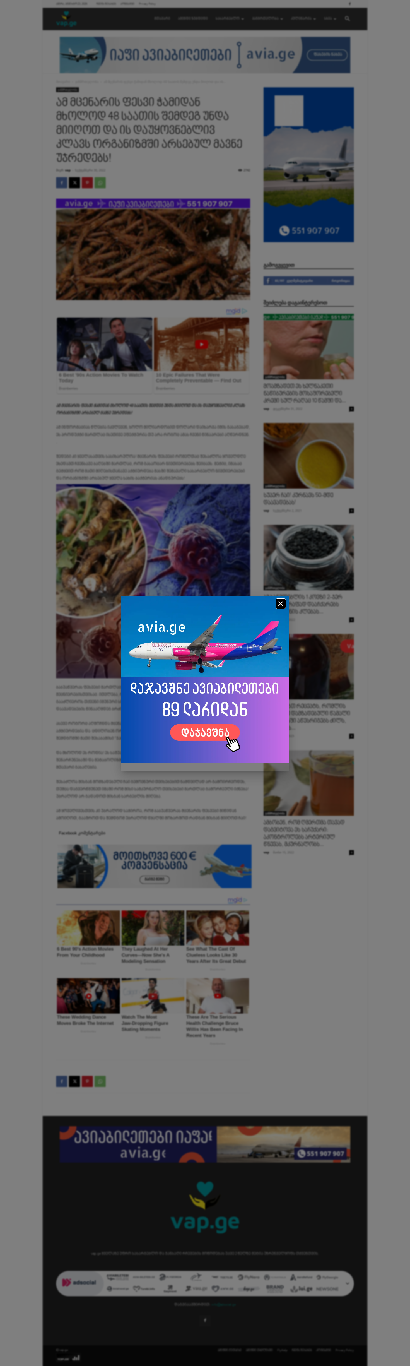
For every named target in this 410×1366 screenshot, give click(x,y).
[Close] (281, 603)
